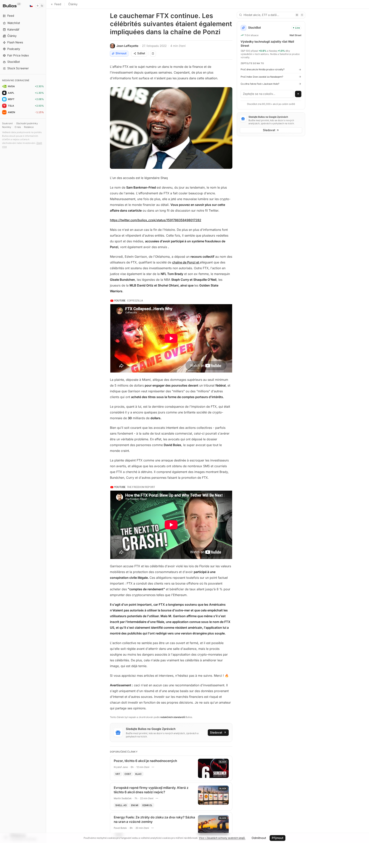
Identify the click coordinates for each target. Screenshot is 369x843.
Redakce (29, 127)
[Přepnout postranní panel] (46, 421)
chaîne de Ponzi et (186, 262)
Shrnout (121, 53)
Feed (57, 4)
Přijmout (277, 838)
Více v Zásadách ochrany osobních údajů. (222, 837)
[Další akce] (152, 767)
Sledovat (216, 732)
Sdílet (141, 53)
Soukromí (7, 123)
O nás (18, 127)
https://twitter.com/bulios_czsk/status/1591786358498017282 (155, 220)
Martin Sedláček (123, 798)
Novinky (6, 127)
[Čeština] (31, 5)
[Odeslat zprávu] (298, 94)
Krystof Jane (121, 767)
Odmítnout (259, 838)
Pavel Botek (120, 827)
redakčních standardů (172, 717)
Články (72, 4)
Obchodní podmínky (27, 123)
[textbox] (267, 94)
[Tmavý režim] (40, 5)
